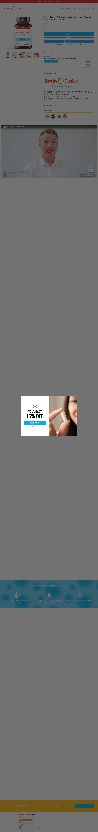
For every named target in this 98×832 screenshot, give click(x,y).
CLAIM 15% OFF (35, 422)
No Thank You (35, 426)
